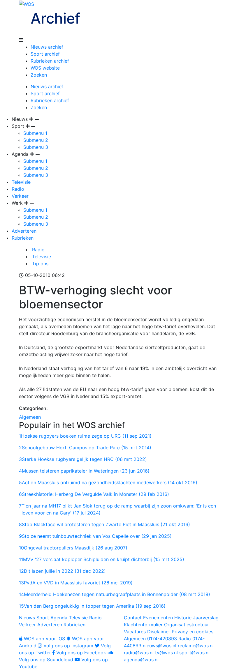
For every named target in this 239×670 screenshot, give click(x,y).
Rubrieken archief (50, 61)
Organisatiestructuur (186, 624)
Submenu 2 (35, 140)
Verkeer (20, 196)
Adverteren (24, 231)
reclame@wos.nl (196, 645)
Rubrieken (23, 238)
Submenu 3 (35, 147)
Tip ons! (40, 263)
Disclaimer (158, 631)
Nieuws (27, 617)
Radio (18, 189)
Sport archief (45, 54)
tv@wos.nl (166, 652)
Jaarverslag (206, 617)
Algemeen (30, 417)
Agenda (58, 617)
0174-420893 (150, 638)
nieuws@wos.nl (159, 645)
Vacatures (135, 631)
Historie (182, 617)
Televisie (21, 182)
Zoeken (39, 75)
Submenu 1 (35, 133)
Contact (133, 617)
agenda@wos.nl (141, 659)
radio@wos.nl (139, 652)
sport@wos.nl (194, 652)
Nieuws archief (47, 47)
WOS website (45, 68)
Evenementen (158, 617)
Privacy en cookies (192, 631)
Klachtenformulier (143, 624)
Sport (42, 617)
